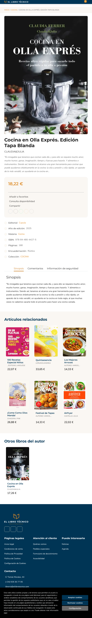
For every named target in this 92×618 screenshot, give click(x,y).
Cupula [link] (22, 222)
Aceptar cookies (75, 597)
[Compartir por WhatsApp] (21, 211)
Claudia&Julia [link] (14, 151)
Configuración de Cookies (15, 563)
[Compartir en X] (16, 211)
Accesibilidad (38, 558)
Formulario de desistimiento (45, 553)
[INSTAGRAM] (13, 529)
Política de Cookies (12, 558)
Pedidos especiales (41, 549)
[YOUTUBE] (19, 529)
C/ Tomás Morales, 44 (14, 577)
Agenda (65, 549)
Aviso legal (9, 544)
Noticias (65, 544)
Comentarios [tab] (35, 268)
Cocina (14, 10)
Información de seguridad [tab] (62, 268)
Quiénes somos (39, 544)
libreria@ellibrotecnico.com (17, 586)
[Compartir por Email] (26, 211)
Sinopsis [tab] (19, 268)
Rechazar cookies (75, 603)
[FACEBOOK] (7, 529)
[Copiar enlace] (31, 211)
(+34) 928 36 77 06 (14, 582)
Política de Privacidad (13, 553)
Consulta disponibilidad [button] (22, 201)
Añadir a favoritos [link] (18, 196)
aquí (5, 613)
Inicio (6, 10)
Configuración (75, 608)
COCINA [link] (24, 256)
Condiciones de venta (13, 549)
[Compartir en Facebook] (10, 211)
